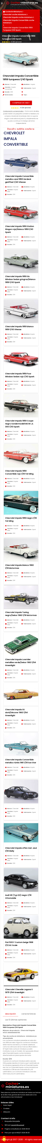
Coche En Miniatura (13, 11)
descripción (10, 1013)
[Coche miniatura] (21, 805)
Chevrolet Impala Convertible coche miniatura (18, 21)
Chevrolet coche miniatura (14, 14)
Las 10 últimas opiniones (16, 1019)
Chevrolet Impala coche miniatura (18, 17)
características (28, 1013)
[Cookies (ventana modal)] (4, 1139)
